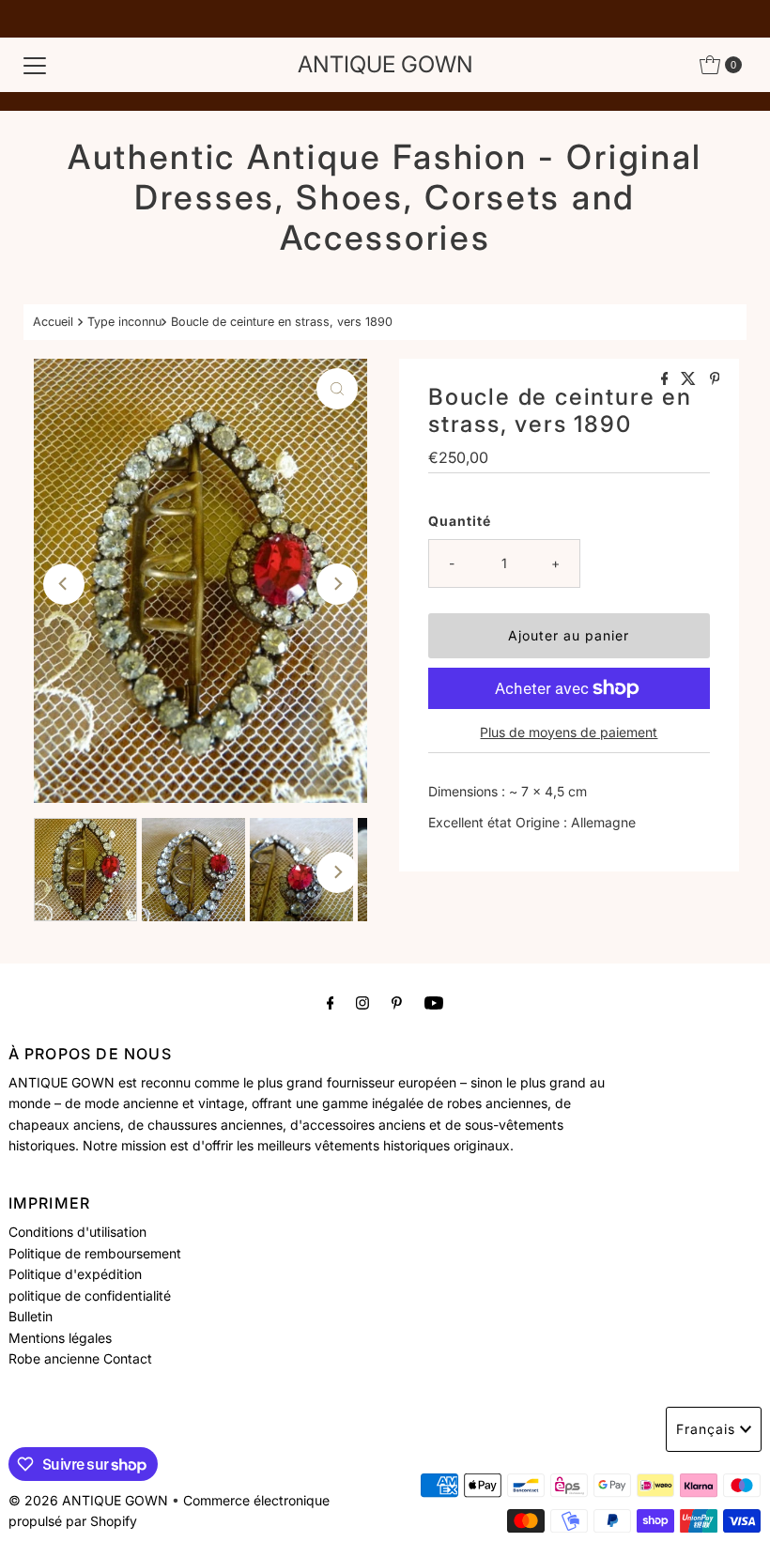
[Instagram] (362, 1002)
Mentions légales (60, 1338)
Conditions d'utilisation (77, 1232)
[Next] (337, 584)
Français (705, 1429)
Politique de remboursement (94, 1253)
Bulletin (30, 1316)
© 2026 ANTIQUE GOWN (88, 1500)
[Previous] (64, 584)
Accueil (53, 322)
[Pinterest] (397, 1002)
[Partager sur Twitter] (690, 379)
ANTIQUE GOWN (385, 64)
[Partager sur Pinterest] (715, 379)
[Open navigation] (34, 64)
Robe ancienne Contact (80, 1358)
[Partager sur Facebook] (666, 379)
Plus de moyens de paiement (568, 732)
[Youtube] (433, 1002)
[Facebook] (330, 1002)
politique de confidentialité (89, 1295)
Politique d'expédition (75, 1274)
